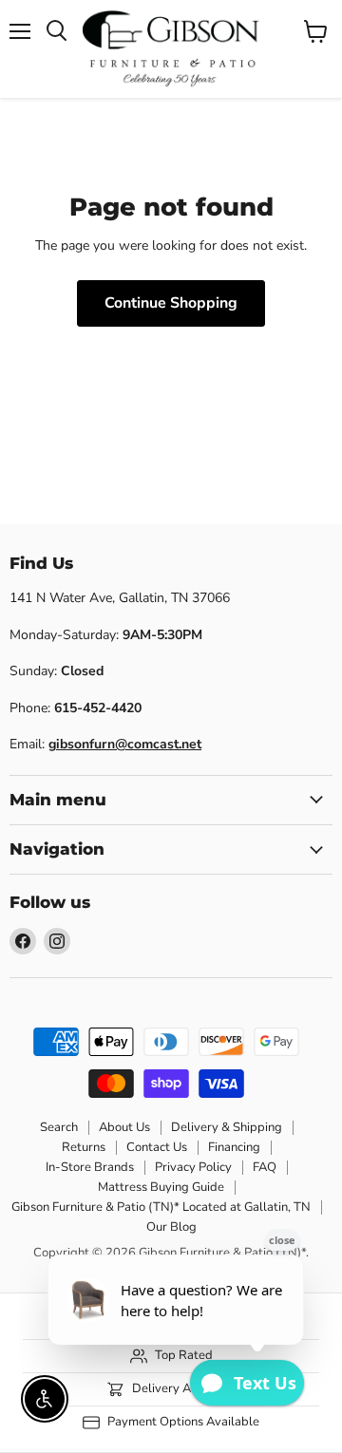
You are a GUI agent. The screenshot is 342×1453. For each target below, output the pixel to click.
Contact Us (156, 1147)
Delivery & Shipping (226, 1127)
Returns (83, 1147)
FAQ (264, 1167)
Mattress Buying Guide (161, 1187)
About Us (124, 1127)
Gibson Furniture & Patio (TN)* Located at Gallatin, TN (161, 1207)
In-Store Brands (90, 1167)
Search (59, 1127)
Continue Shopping (171, 302)
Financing (234, 1147)
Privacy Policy (193, 1167)
